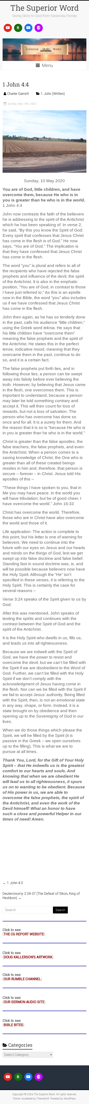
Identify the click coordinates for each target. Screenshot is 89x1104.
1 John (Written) (53, 94)
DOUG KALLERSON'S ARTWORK (28, 957)
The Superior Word (44, 8)
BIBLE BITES (13, 1025)
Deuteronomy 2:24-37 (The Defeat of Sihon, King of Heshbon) (41, 896)
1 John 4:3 (13, 883)
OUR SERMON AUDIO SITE (24, 1002)
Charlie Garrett (18, 94)
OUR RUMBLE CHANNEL (22, 979)
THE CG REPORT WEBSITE (24, 934)
